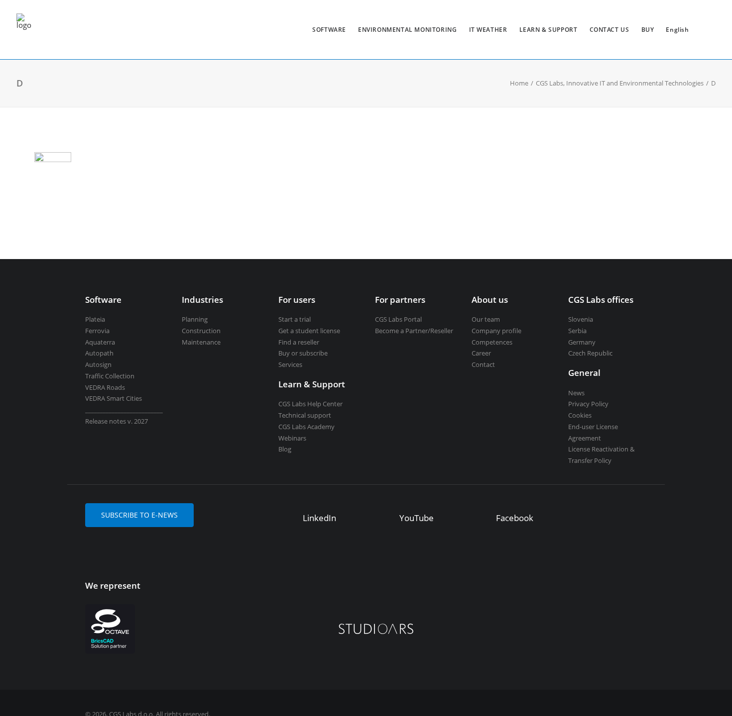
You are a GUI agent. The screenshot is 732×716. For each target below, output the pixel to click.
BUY (647, 29)
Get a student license (309, 330)
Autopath (99, 353)
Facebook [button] (514, 518)
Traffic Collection (109, 375)
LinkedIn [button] (319, 518)
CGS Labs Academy (306, 426)
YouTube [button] (416, 518)
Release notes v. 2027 (116, 421)
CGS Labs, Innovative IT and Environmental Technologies (620, 83)
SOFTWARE (329, 29)
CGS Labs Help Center (310, 403)
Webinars (292, 438)
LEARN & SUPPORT (548, 29)
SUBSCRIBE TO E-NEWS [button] (139, 515)
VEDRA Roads (105, 387)
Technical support (304, 415)
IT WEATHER (488, 29)
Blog (284, 449)
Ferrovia (97, 330)
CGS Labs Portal (398, 319)
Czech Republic (590, 353)
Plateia (95, 319)
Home (519, 83)
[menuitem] (329, 29)
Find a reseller (298, 342)
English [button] (677, 29)
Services (290, 364)
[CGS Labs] (23, 29)
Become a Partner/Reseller (414, 330)
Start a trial (294, 319)
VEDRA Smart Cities (113, 398)
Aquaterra (100, 342)
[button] (288, 519)
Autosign (98, 364)
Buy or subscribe (303, 353)
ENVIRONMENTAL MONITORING (407, 29)
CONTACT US (609, 29)
